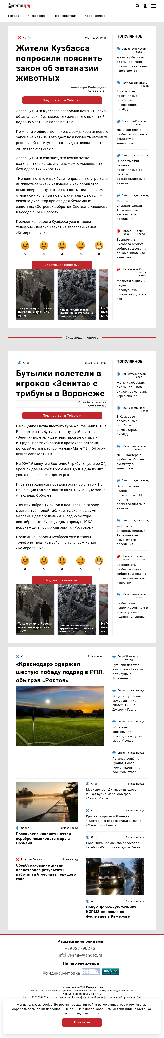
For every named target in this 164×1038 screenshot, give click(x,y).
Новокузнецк (130, 269)
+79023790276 (80, 948)
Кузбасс (28, 37)
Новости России (127, 232)
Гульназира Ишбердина (87, 87)
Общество (128, 48)
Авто (94, 901)
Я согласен (82, 1022)
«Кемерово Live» (30, 233)
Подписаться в (62, 100)
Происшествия (131, 82)
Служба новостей (92, 402)
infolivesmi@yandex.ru (80, 955)
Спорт (125, 155)
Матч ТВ (44, 454)
